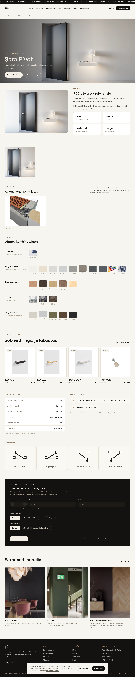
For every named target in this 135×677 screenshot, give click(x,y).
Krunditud (15, 518)
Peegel (51, 518)
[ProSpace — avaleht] (7, 8)
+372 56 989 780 (107, 660)
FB (12, 662)
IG (7, 662)
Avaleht (7, 16)
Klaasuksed (47, 657)
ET (110, 8)
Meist (59, 8)
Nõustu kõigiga (98, 668)
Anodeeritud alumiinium (41, 528)
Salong (75, 8)
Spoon (42, 518)
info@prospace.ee (108, 657)
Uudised (67, 8)
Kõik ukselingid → (123, 342)
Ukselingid (39, 8)
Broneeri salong (32, 75)
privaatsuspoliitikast (52, 671)
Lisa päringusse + (19, 539)
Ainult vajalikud (83, 668)
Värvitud (26, 528)
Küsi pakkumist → (13, 75)
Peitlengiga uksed (49, 650)
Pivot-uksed (22, 16)
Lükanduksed (48, 653)
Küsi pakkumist (123, 8)
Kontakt (75, 660)
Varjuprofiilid (50, 8)
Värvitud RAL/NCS (29, 518)
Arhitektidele (84, 8)
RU (113, 8)
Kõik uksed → (125, 562)
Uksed (31, 8)
